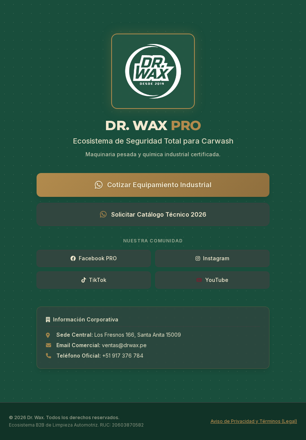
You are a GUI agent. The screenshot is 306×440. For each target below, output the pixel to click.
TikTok (97, 280)
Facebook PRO (98, 258)
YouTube (216, 280)
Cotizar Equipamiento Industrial (159, 185)
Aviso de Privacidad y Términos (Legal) (253, 421)
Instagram (216, 258)
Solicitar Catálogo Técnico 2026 (158, 214)
